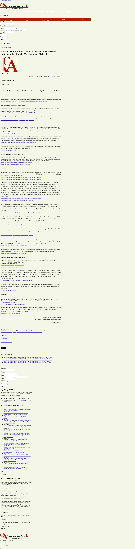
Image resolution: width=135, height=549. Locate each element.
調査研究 (64, 19)
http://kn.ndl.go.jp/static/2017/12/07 (8, 150)
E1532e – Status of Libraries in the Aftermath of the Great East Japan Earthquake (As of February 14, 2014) (27, 361)
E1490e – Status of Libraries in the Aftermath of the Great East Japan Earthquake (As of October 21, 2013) (27, 362)
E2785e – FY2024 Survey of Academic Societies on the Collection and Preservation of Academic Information (16, 413)
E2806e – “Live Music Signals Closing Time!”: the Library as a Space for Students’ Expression (17, 410)
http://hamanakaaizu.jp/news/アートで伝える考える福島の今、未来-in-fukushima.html (21, 198)
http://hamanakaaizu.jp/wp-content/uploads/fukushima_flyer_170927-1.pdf (17, 200)
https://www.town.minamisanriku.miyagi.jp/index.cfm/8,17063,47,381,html (17, 120)
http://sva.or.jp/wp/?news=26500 (8, 302)
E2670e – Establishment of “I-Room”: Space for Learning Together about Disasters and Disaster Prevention (16, 444)
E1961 (40, 101)
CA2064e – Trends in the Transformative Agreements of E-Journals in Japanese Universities (17, 440)
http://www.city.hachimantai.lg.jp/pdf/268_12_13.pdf (12, 265)
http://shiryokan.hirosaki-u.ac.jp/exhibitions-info (11, 222)
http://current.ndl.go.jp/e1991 (54, 76)
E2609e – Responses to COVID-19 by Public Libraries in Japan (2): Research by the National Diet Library (16, 451)
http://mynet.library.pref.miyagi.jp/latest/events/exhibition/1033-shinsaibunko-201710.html (21, 177)
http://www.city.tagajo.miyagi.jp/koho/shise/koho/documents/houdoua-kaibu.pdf (18, 142)
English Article (4, 329)
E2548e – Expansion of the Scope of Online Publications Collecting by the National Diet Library (16, 468)
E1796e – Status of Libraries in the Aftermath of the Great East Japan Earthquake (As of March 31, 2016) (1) (28, 360)
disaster (9, 329)
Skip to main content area (5, 0)
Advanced (2, 25)
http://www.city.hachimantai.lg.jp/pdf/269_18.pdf (12, 267)
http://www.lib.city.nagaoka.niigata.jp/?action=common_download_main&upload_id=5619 (21, 212)
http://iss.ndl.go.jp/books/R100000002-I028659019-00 (13, 304)
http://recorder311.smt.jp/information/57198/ (10, 313)
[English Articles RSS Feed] (6, 474)
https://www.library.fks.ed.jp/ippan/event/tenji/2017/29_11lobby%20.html (17, 235)
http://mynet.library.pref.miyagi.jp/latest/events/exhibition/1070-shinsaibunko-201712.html (21, 179)
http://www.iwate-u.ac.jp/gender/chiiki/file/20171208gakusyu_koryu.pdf (17, 280)
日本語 (82, 19)
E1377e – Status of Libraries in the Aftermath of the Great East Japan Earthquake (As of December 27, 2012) (28, 357)
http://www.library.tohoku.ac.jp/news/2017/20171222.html (14, 245)
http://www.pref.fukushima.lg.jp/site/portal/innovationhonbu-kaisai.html (16, 162)
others (2, 471)
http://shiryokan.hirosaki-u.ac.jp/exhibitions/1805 (11, 224)
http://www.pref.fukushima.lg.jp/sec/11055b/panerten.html (14, 253)
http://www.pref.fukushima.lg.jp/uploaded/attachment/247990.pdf (15, 164)
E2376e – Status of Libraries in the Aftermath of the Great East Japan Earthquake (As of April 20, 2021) (27, 358)
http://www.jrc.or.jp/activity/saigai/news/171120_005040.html (14, 133)
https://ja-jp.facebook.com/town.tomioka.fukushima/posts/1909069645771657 (18, 112)
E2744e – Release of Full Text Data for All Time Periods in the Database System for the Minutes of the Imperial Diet (17, 426)
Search (2, 39)
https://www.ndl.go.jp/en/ (6, 529)
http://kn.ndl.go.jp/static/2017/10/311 (9, 290)
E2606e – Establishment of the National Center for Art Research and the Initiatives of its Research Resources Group (17, 455)
